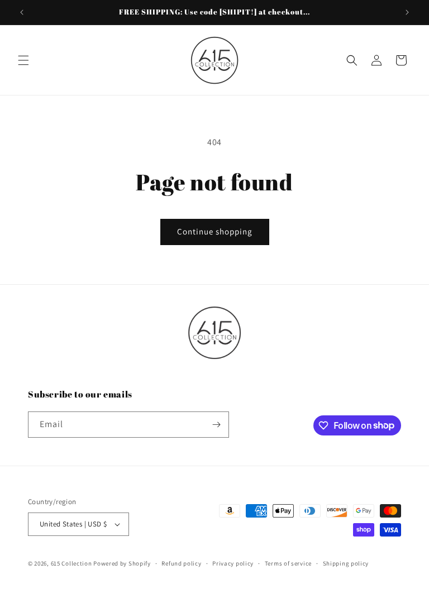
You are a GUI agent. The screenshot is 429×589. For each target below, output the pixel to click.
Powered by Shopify (122, 563)
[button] (23, 60)
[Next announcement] (407, 12)
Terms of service (288, 563)
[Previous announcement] (21, 12)
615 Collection (71, 563)
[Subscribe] (216, 424)
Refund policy (181, 563)
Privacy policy (233, 563)
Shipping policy (346, 563)
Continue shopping (214, 231)
